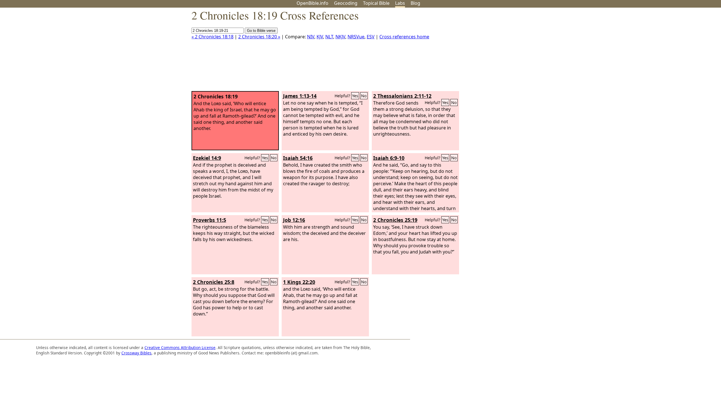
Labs (400, 3)
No (364, 95)
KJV (320, 37)
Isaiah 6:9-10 (388, 158)
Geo (345, 3)
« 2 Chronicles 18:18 (212, 37)
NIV (310, 37)
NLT (329, 37)
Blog (415, 3)
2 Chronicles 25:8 (213, 282)
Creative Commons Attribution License (179, 347)
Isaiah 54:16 (298, 158)
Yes (355, 95)
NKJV (340, 37)
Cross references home (404, 37)
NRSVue (356, 37)
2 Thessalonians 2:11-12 (402, 95)
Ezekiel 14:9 (207, 158)
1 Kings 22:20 (299, 282)
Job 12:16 (294, 220)
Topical (376, 3)
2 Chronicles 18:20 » (259, 37)
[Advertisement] (664, 51)
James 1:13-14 (300, 95)
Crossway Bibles (136, 353)
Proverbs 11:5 (209, 220)
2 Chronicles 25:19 (395, 220)
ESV (371, 37)
